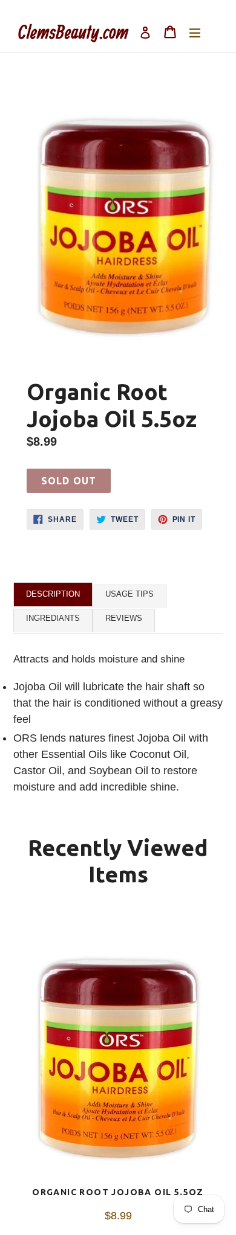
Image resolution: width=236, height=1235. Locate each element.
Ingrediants (53, 618)
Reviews (123, 618)
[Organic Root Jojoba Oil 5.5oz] (118, 1048)
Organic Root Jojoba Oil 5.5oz (118, 1192)
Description (53, 593)
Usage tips (129, 593)
